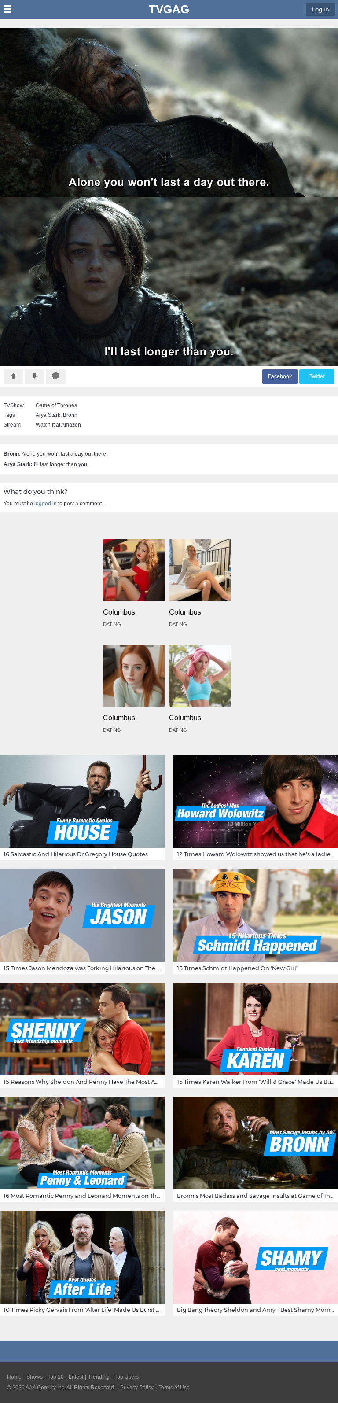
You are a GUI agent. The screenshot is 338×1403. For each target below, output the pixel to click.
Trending (99, 1377)
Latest (76, 1377)
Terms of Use (174, 1388)
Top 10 (56, 1377)
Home (14, 1377)
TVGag (169, 9)
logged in (45, 504)
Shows (34, 1377)
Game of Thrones (56, 405)
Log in (320, 9)
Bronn (70, 415)
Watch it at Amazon (58, 425)
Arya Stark (48, 415)
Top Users (126, 1377)
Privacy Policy (137, 1388)
